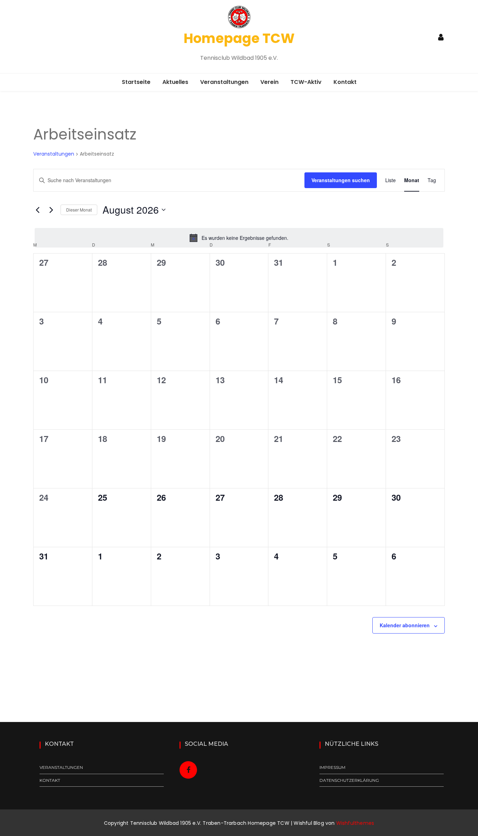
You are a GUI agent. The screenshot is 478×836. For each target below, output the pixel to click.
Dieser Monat (79, 210)
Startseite (136, 82)
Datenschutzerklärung (349, 780)
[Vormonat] (37, 210)
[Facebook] (188, 770)
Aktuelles (175, 82)
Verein (269, 82)
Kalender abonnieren (405, 625)
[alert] (239, 238)
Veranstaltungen (224, 82)
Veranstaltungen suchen (340, 180)
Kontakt (345, 82)
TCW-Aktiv (306, 82)
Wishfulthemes (355, 823)
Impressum (332, 767)
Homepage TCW (239, 38)
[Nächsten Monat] (51, 210)
